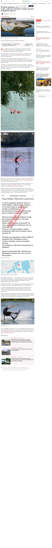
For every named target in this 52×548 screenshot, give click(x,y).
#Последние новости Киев (15, 369)
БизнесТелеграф (42, 3)
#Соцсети (5, 367)
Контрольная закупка (25, 3)
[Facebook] (38, 1)
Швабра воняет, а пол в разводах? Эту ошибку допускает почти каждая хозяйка (43, 90)
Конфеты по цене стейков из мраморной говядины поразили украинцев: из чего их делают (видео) (43, 44)
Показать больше (41, 96)
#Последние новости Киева (22, 367)
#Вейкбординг (10, 367)
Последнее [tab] (38, 20)
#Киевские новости (19, 368)
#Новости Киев (6, 369)
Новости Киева (13, 347)
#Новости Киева (26, 368)
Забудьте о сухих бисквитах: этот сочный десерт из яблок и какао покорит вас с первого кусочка (43, 68)
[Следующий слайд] (51, 3)
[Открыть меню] (1, 1)
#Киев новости (23, 369)
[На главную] (26, 1)
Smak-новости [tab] (44, 20)
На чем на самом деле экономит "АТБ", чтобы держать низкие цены (43, 51)
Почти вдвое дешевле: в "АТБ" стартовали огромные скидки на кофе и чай (43, 32)
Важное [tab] (49, 20)
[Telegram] (42, 1)
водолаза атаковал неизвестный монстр (12, 330)
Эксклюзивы (34, 3)
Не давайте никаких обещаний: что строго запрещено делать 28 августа (43, 27)
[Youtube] (43, 1)
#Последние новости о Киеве (8, 368)
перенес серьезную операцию (7, 332)
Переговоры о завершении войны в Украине (10, 3)
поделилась (21, 53)
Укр (50, 1)
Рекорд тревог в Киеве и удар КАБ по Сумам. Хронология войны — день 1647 (43, 38)
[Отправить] (13, 1)
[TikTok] (48, 1)
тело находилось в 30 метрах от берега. (14, 186)
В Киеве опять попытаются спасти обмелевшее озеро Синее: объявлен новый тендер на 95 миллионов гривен (21, 340)
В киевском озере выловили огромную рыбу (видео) (21, 349)
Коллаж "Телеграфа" (14, 37)
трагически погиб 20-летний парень (25, 179)
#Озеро (15, 367)
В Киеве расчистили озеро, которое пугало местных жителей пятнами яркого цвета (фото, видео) (22, 359)
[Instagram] (46, 1)
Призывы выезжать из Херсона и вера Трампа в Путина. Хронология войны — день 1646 (43, 62)
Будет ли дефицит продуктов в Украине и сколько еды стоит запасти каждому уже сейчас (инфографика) (42, 76)
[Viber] (40, 1)
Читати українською (5, 16)
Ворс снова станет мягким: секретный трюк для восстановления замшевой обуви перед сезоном (43, 56)
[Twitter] (45, 1)
